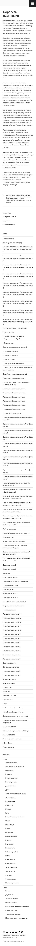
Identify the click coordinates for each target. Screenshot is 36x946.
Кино (7, 813)
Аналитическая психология (15, 195)
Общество (9, 832)
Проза (8, 199)
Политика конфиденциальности (13, 941)
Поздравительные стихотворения (17, 906)
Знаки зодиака (10, 797)
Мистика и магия (11, 902)
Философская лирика (12, 914)
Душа (7, 197)
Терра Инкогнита (11, 867)
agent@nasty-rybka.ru (10, 937)
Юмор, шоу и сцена (12, 883)
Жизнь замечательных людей (15, 793)
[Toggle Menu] (32, 3)
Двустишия (9, 895)
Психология (14, 199)
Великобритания (11, 782)
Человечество (20, 200)
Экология (8, 875)
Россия (21, 199)
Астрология (9, 770)
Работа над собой (11, 852)
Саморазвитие (10, 200)
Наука (7, 828)
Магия (7, 821)
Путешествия (10, 848)
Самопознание (10, 859)
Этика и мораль (10, 879)
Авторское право (11, 762)
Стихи (5, 888)
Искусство (13, 197)
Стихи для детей (11, 910)
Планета (8, 840)
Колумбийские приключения (15, 817)
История (20, 197)
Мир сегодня (28, 197)
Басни (7, 891)
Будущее (27, 195)
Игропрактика (10, 801)
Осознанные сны (11, 836)
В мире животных (11, 778)
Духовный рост (10, 786)
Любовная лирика (11, 898)
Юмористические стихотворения (16, 918)
